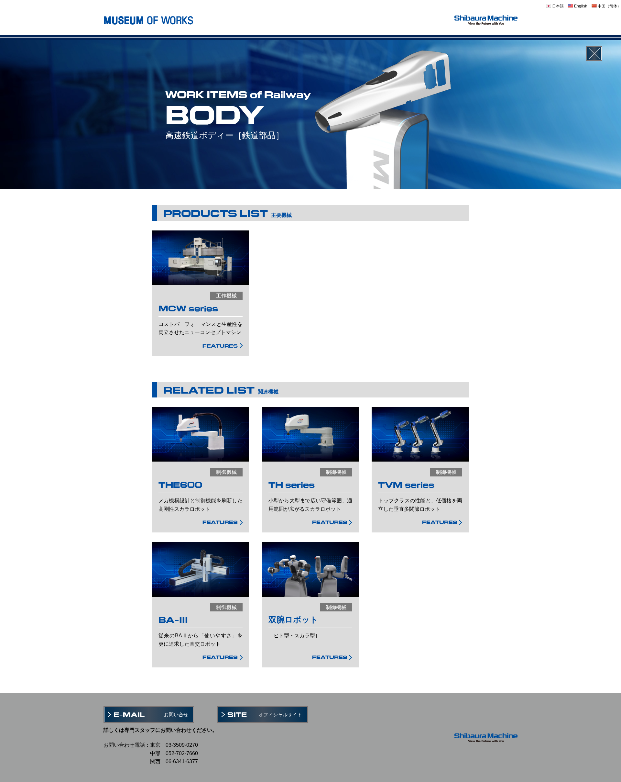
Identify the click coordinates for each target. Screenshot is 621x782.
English (580, 6)
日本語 (557, 6)
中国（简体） (609, 6)
